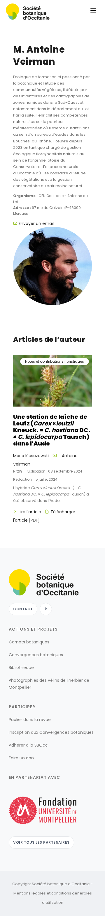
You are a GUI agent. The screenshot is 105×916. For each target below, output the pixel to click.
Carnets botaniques (29, 642)
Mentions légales (29, 893)
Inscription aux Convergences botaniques (51, 732)
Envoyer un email (36, 223)
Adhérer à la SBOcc (28, 745)
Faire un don (21, 758)
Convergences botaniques (36, 655)
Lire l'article (30, 512)
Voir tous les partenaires (41, 842)
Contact (23, 609)
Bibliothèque (21, 667)
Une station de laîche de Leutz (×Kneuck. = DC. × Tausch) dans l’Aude (51, 430)
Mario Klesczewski (31, 456)
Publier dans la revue (30, 719)
